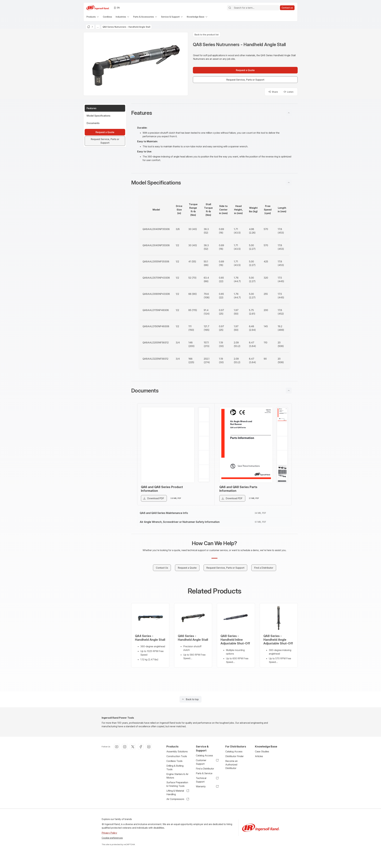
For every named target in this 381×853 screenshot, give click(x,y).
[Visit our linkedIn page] (149, 747)
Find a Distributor (205, 768)
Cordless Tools (174, 760)
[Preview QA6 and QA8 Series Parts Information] (246, 445)
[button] (214, 113)
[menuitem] (92, 16)
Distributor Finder (234, 756)
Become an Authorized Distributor (231, 764)
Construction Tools (176, 756)
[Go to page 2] (204, 429)
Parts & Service (204, 773)
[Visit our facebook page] (141, 747)
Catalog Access (204, 755)
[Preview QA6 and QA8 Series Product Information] (168, 445)
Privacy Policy (109, 832)
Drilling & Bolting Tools (175, 767)
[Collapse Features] (289, 113)
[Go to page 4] (204, 457)
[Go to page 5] (204, 472)
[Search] (229, 7)
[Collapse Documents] (289, 390)
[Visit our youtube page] (117, 747)
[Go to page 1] (204, 414)
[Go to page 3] (204, 443)
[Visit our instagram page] (125, 747)
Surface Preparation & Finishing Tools (177, 784)
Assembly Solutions (177, 751)
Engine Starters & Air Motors (177, 776)
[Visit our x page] (133, 747)
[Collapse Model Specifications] (289, 183)
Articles (259, 756)
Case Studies (262, 751)
